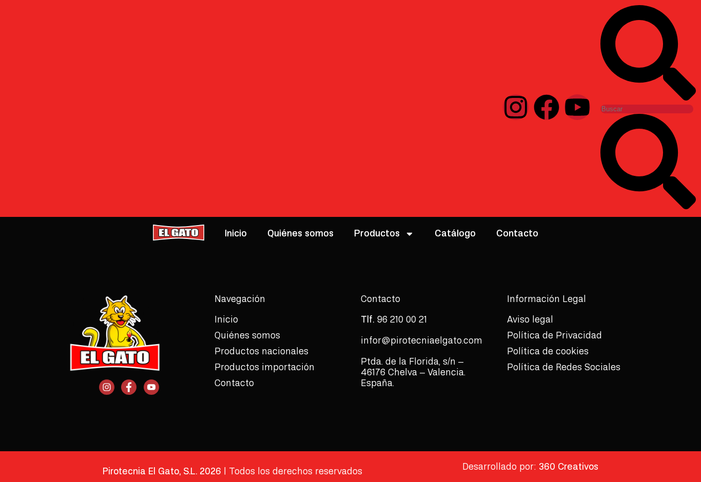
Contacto (517, 233)
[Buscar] (648, 97)
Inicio (236, 233)
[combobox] (646, 109)
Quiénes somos (300, 233)
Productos (377, 233)
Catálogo (455, 233)
